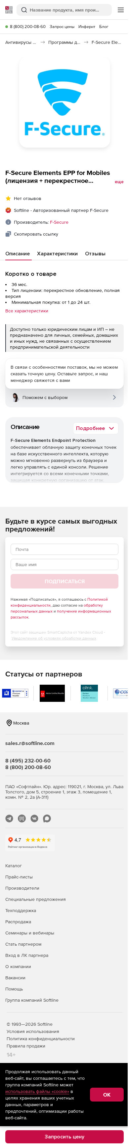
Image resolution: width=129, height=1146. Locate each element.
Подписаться (65, 581)
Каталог (13, 865)
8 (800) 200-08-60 (28, 26)
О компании (18, 966)
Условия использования (33, 1031)
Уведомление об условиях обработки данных (54, 638)
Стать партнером (23, 944)
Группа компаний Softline (32, 1000)
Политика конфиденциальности (41, 1038)
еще (119, 182)
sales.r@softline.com (30, 743)
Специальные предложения (35, 899)
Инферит (86, 26)
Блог (103, 26)
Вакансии (15, 977)
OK (106, 1095)
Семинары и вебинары (29, 932)
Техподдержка (20, 910)
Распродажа (18, 921)
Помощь (14, 988)
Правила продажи (26, 1045)
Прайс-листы (19, 876)
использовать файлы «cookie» (37, 1091)
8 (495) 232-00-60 (28, 760)
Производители (22, 888)
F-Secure (59, 222)
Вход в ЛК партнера (26, 955)
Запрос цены (62, 26)
